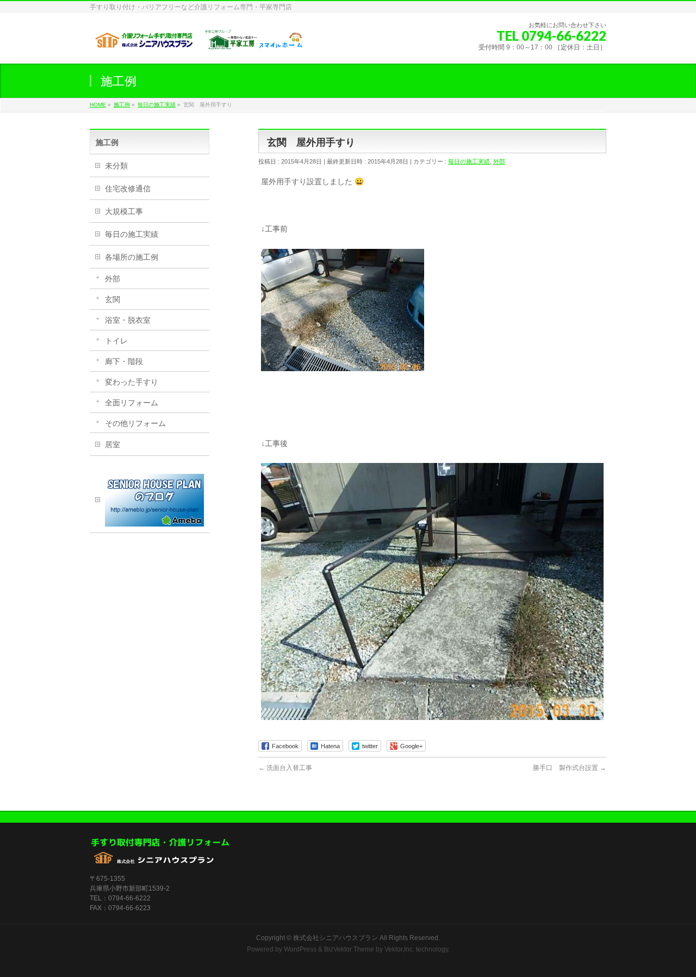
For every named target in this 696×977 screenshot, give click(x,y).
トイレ (116, 340)
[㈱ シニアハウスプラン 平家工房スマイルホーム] (198, 43)
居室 (112, 444)
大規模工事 (124, 211)
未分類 (116, 165)
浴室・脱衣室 (128, 320)
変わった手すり (131, 382)
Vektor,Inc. (399, 949)
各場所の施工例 (131, 257)
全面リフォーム (131, 402)
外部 (499, 161)
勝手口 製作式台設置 (569, 768)
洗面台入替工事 (285, 768)
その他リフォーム (135, 423)
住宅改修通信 (128, 188)
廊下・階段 (124, 361)
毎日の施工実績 (469, 161)
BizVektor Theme (349, 949)
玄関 (112, 299)
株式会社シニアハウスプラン (335, 938)
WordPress (300, 949)
